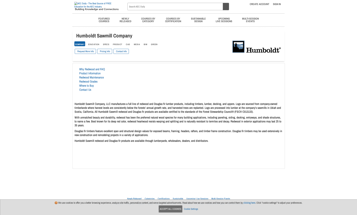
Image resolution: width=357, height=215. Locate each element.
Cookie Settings (191, 209)
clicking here (249, 202)
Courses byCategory (148, 20)
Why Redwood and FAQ (92, 69)
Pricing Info (104, 51)
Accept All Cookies (170, 209)
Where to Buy (86, 85)
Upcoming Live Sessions (197, 198)
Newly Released (134, 198)
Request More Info (85, 51)
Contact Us (85, 90)
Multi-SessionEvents (250, 20)
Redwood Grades (88, 81)
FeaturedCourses (104, 20)
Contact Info (121, 51)
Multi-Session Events (220, 198)
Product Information (90, 73)
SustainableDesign (198, 20)
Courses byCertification (173, 20)
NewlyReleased (125, 20)
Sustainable (178, 198)
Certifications (164, 198)
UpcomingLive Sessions (224, 20)
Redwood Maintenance (91, 77)
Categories (150, 198)
